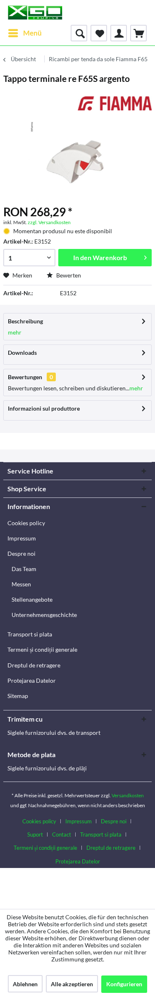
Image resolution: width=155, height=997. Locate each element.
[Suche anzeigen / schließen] (79, 33)
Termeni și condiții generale (42, 649)
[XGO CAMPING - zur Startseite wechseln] (34, 12)
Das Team (24, 568)
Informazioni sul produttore (44, 408)
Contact (61, 834)
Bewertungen (25, 376)
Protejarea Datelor (31, 680)
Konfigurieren (124, 983)
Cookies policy (26, 522)
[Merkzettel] (99, 33)
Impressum (21, 538)
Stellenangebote (32, 599)
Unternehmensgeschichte (44, 614)
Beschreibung (25, 321)
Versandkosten (128, 795)
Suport (35, 834)
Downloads (22, 352)
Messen (21, 584)
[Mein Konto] (118, 33)
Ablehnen (25, 983)
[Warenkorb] (138, 33)
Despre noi (21, 553)
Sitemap (17, 695)
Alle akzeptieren (72, 983)
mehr (14, 332)
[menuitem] (24, 33)
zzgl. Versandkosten (49, 222)
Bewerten (68, 275)
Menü (32, 33)
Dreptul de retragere (33, 665)
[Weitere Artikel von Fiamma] (115, 103)
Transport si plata (29, 634)
